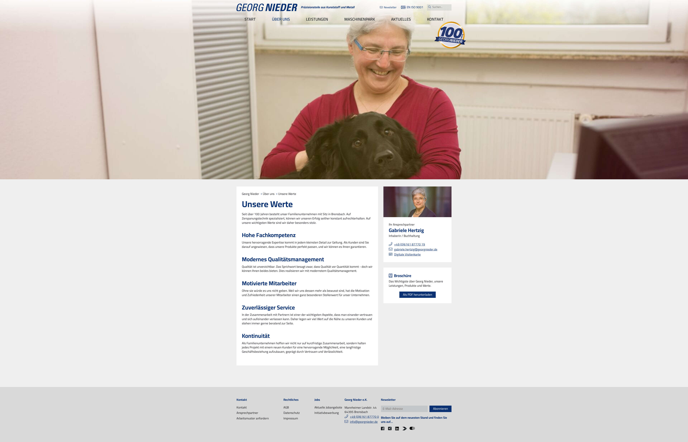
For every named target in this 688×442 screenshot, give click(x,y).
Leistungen (317, 19)
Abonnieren (440, 409)
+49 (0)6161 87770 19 (409, 244)
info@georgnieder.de (364, 422)
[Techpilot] (405, 428)
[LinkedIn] (398, 428)
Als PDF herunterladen (417, 294)
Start (250, 19)
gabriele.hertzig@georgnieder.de (415, 249)
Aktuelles (401, 19)
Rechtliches (290, 400)
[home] (266, 7)
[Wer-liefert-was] (412, 428)
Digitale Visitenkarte (407, 254)
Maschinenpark (359, 19)
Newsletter (390, 7)
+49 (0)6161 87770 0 (364, 417)
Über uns (281, 19)
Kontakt (435, 19)
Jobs (317, 400)
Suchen (429, 7)
